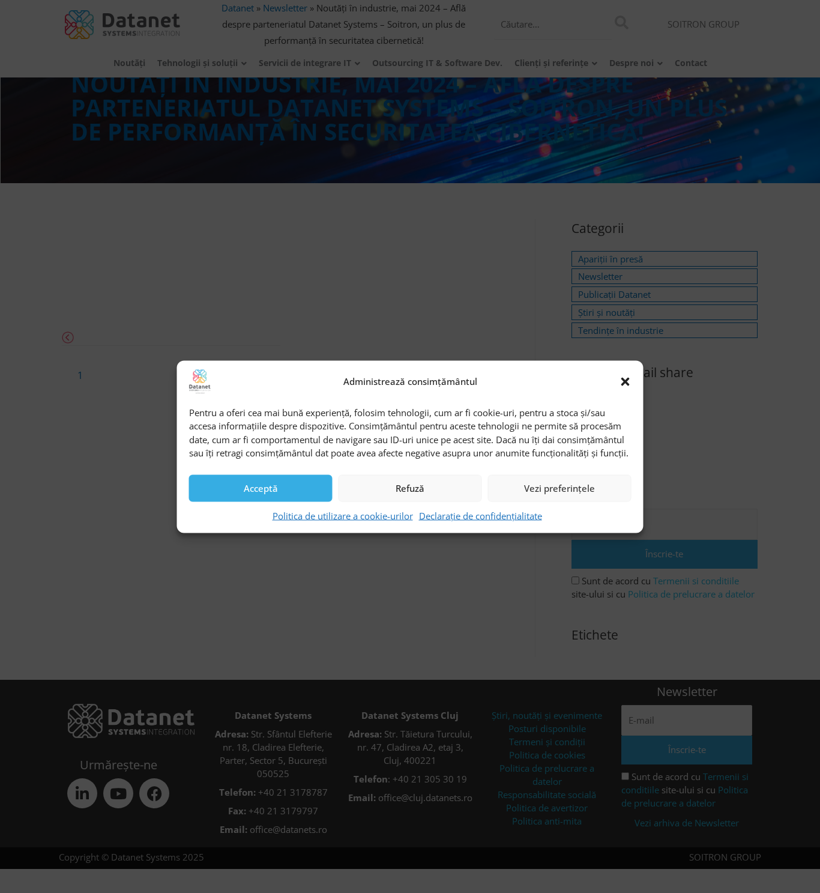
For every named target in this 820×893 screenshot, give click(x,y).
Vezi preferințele (559, 488)
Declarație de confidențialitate (480, 515)
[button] (626, 381)
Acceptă (261, 488)
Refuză (410, 488)
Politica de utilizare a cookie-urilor (343, 515)
